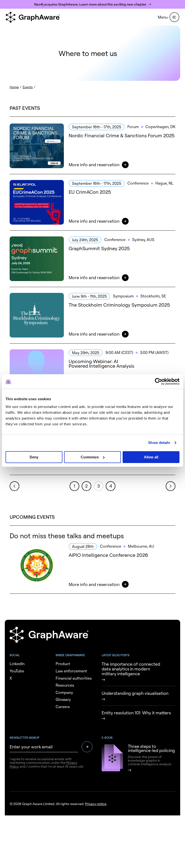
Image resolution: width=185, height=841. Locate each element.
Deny (34, 457)
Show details (159, 443)
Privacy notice (95, 804)
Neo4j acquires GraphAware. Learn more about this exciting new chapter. (90, 4)
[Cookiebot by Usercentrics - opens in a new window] (158, 381)
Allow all (151, 457)
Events (28, 87)
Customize (90, 457)
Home (14, 87)
